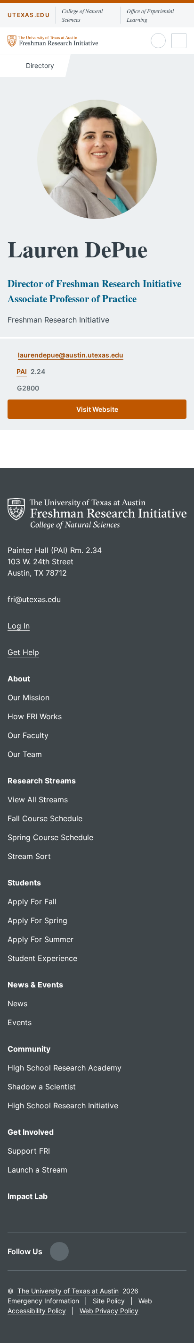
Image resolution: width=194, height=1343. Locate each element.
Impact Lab (28, 1196)
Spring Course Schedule (50, 837)
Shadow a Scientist (42, 1086)
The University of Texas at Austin (68, 1291)
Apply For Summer (40, 939)
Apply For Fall (32, 901)
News (17, 1003)
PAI (21, 371)
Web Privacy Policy (109, 1311)
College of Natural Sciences (82, 15)
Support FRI (29, 1151)
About (19, 678)
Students (24, 882)
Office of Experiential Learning (150, 15)
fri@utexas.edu (34, 599)
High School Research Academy (64, 1067)
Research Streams (42, 780)
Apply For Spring (37, 920)
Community (29, 1049)
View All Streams (38, 799)
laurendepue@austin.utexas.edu (70, 355)
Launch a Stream (37, 1169)
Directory (39, 65)
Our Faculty (28, 735)
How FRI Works (35, 716)
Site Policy (109, 1301)
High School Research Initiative (63, 1105)
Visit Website (97, 409)
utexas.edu (29, 14)
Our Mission (28, 697)
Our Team (25, 754)
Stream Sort (29, 856)
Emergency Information (43, 1301)
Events (20, 1022)
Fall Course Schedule (45, 818)
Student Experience (42, 958)
